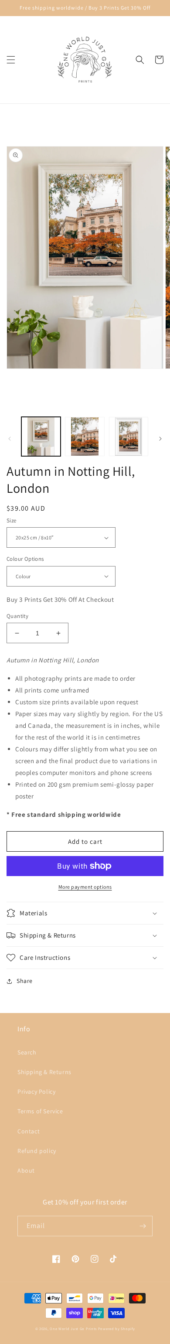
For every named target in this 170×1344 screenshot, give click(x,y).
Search (27, 1052)
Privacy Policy (36, 1091)
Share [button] (25, 981)
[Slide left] (9, 438)
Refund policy (36, 1151)
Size (12, 520)
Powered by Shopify (116, 1328)
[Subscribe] (142, 1226)
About (26, 1170)
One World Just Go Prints (73, 1328)
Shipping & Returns (44, 1072)
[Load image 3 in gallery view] (128, 436)
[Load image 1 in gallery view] (41, 436)
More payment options (85, 886)
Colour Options (25, 559)
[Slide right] (160, 438)
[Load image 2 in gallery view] (84, 436)
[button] (10, 59)
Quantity (17, 616)
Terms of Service (40, 1111)
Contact (28, 1131)
